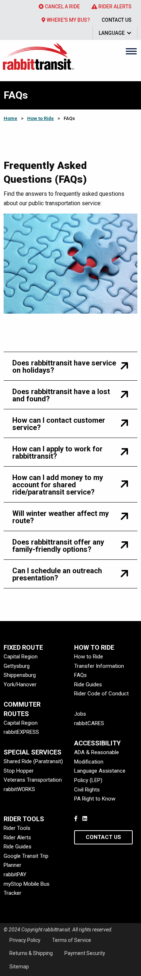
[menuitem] (59, 6)
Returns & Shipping (31, 953)
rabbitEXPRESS (21, 732)
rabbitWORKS (19, 789)
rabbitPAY (15, 874)
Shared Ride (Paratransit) (33, 761)
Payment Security (84, 953)
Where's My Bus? (68, 20)
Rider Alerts (114, 6)
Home (10, 118)
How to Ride (40, 118)
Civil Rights (87, 789)
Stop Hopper (19, 771)
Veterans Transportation (33, 780)
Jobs (80, 714)
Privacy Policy (24, 940)
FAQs (80, 675)
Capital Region (21, 656)
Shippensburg (20, 675)
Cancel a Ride (62, 6)
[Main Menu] (131, 51)
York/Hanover (20, 684)
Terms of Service (71, 940)
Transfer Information (99, 666)
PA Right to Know (94, 798)
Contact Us (117, 20)
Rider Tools (17, 828)
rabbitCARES (89, 723)
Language (112, 33)
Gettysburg (17, 666)
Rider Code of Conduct (101, 693)
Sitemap (19, 966)
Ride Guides (88, 684)
